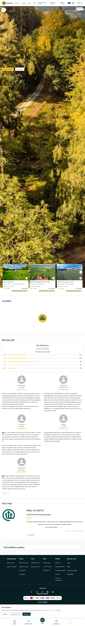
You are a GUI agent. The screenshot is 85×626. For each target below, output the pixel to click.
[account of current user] (80, 3)
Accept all (26, 614)
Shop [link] (34, 3)
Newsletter (70, 574)
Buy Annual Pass (7, 69)
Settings (5, 614)
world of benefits (72, 570)
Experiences (46, 570)
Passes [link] (24, 3)
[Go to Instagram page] (37, 592)
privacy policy (51, 610)
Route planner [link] (65, 3)
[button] (73, 3)
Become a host (35, 567)
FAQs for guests (23, 563)
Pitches (17, 3)
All (4, 493)
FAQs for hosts (35, 563)
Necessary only (16, 614)
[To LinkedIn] (47, 592)
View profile (31, 535)
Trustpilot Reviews (60, 570)
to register (22, 574)
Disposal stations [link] (52, 3)
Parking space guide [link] (42, 3)
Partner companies (58, 579)
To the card (22, 570)
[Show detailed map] (42, 318)
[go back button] (3, 9)
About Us (58, 563)
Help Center (46, 563)
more (61, 527)
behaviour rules (23, 567)
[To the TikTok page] (42, 592)
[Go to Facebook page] (31, 592)
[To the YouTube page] (52, 592)
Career (57, 574)
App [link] (29, 3)
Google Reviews (60, 567)
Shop (68, 563)
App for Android (12, 567)
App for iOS (10, 563)
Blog (68, 567)
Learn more (20, 69)
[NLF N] (8, 515)
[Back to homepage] (7, 3)
